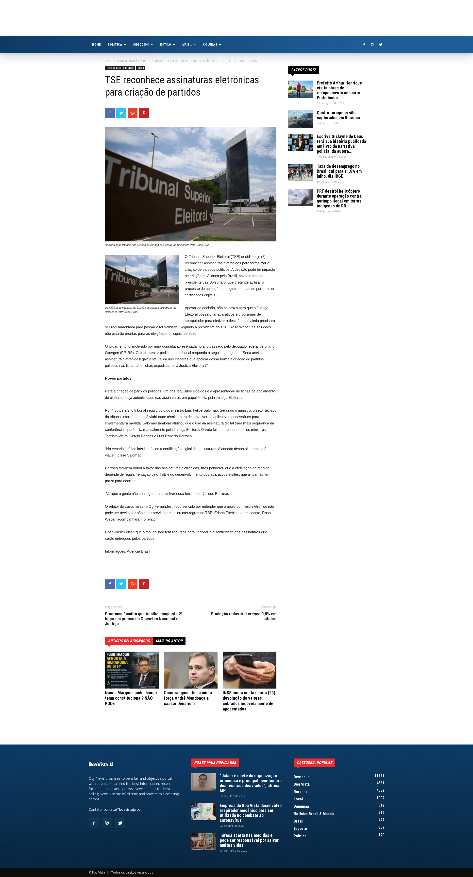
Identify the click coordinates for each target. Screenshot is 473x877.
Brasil (159, 61)
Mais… (187, 44)
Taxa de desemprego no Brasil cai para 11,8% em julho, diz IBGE (339, 171)
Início (108, 61)
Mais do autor (169, 641)
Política (115, 44)
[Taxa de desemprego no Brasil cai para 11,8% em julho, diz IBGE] (300, 172)
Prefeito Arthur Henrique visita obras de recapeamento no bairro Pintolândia (339, 90)
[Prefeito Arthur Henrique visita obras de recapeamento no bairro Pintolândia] (300, 89)
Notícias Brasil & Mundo (134, 61)
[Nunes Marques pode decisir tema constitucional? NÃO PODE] (132, 670)
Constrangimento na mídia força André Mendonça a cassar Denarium (188, 698)
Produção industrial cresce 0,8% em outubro (243, 616)
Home (96, 44)
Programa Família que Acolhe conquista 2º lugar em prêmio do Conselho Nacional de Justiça (144, 618)
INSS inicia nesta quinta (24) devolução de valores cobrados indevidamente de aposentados (249, 700)
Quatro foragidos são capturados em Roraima (338, 115)
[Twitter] (380, 44)
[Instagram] (372, 44)
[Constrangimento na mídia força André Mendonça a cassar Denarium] (191, 670)
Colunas (210, 44)
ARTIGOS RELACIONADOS (129, 641)
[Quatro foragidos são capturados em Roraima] (300, 119)
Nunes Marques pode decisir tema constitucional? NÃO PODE (131, 698)
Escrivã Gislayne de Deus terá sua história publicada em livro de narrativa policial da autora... (341, 144)
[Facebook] (364, 44)
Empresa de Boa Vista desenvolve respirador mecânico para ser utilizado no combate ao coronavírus (251, 813)
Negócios (141, 44)
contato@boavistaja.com (123, 809)
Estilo (165, 44)
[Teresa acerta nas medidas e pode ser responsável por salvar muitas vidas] (203, 841)
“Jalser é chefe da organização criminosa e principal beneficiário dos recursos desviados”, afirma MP (251, 783)
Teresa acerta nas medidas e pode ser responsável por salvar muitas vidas (249, 840)
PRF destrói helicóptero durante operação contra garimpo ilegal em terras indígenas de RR (339, 198)
